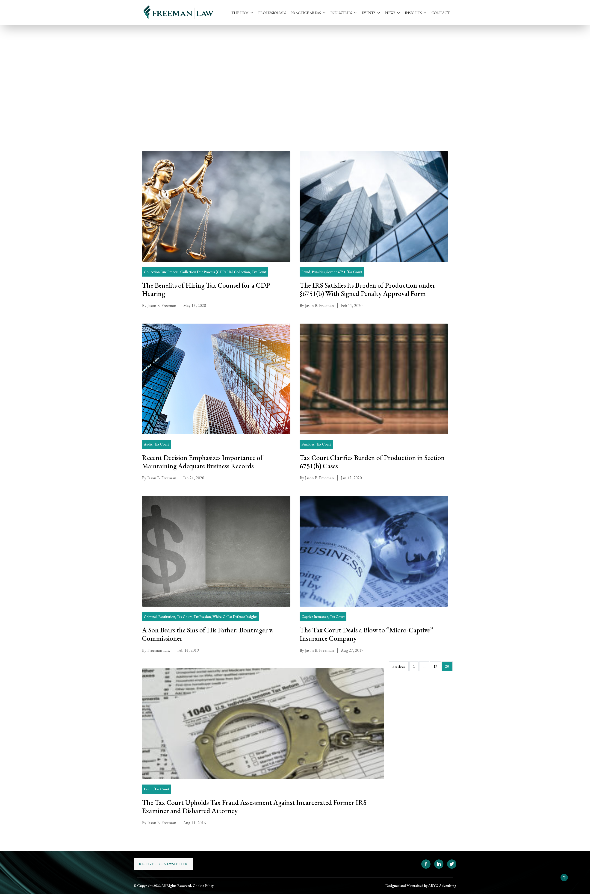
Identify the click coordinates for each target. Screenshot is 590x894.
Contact (440, 12)
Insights (413, 12)
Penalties (318, 271)
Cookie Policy (203, 885)
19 (435, 666)
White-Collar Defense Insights (234, 616)
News (390, 12)
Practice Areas (306, 12)
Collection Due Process (161, 271)
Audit (148, 444)
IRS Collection (238, 271)
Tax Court (178, 66)
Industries (341, 12)
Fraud (305, 271)
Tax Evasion (202, 616)
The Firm (240, 12)
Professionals (272, 12)
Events (368, 12)
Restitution (166, 616)
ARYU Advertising (442, 885)
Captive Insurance (314, 616)
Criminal (150, 616)
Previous (398, 666)
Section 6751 (335, 271)
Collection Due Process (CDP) (203, 271)
